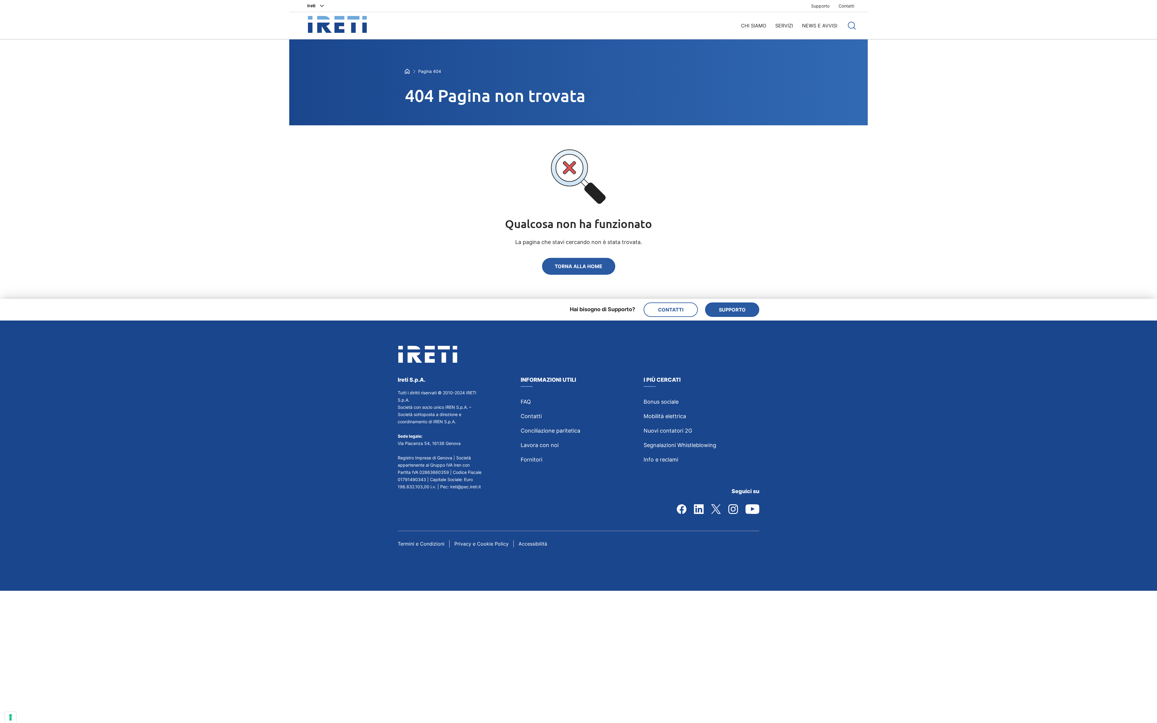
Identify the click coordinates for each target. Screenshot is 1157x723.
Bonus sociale (661, 402)
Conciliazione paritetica (550, 430)
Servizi (784, 26)
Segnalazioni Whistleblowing (680, 445)
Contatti (846, 5)
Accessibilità (533, 544)
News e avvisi (819, 26)
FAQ (526, 402)
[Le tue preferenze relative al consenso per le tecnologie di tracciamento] (10, 717)
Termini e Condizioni (421, 544)
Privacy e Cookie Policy (481, 544)
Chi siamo (753, 26)
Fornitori (531, 459)
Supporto (820, 5)
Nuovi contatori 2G (668, 430)
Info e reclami (661, 459)
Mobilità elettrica (665, 416)
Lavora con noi (540, 445)
